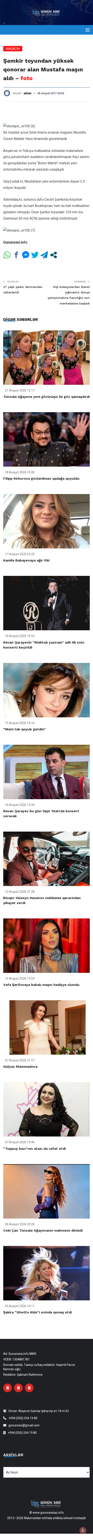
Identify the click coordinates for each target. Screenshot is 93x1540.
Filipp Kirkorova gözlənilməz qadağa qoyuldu (41, 478)
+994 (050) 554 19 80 (22, 1418)
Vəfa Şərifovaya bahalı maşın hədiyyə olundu (41, 985)
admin (27, 93)
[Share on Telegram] (44, 255)
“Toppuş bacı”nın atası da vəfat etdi (34, 1149)
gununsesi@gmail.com (24, 1425)
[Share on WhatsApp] (7, 255)
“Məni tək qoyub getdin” (24, 729)
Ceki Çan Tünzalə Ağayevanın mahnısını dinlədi (43, 1230)
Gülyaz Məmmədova (20, 1066)
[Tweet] (35, 255)
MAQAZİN (13, 48)
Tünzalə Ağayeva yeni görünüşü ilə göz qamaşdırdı (46, 397)
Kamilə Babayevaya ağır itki (26, 560)
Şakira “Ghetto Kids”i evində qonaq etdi (37, 1312)
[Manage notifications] (82, 1530)
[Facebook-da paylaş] (16, 255)
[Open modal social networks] (53, 255)
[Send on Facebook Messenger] (25, 255)
